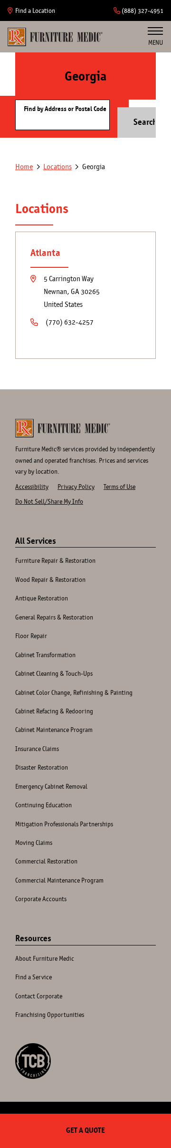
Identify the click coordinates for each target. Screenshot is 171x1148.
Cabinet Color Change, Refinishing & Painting (74, 692)
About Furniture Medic (44, 958)
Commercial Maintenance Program (59, 880)
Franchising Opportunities (49, 1014)
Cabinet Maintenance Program (54, 729)
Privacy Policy (76, 486)
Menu (155, 42)
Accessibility (31, 486)
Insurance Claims (37, 748)
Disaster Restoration (41, 767)
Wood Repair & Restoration (50, 579)
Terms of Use (119, 486)
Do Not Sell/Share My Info (49, 501)
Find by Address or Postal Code (65, 109)
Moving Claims (33, 842)
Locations (57, 166)
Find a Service (33, 977)
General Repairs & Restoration (54, 617)
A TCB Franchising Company (33, 1061)
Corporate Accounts (40, 899)
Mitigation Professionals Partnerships (64, 824)
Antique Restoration (41, 598)
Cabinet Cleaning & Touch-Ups (54, 673)
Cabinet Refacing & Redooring (54, 711)
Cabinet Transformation (45, 655)
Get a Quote (85, 1130)
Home (55, 36)
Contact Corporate (38, 996)
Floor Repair (31, 636)
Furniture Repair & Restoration (55, 560)
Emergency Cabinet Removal (51, 786)
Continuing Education (43, 805)
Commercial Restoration (46, 861)
